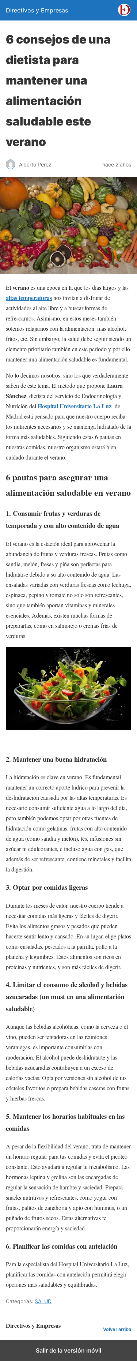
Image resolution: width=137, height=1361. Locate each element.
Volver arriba (117, 1329)
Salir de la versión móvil (68, 1350)
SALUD (43, 1301)
